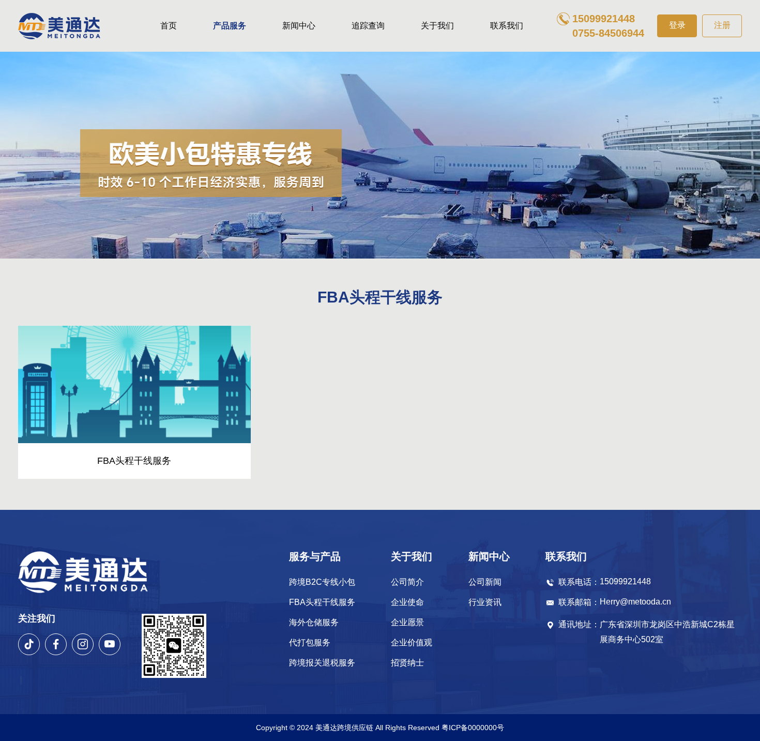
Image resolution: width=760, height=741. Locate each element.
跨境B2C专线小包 (322, 582)
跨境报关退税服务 (322, 662)
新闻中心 (298, 25)
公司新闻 (484, 582)
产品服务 (229, 25)
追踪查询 (368, 25)
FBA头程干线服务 (322, 602)
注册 (722, 25)
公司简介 (407, 582)
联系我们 (506, 25)
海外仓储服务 (314, 622)
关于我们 (437, 25)
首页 (168, 25)
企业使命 (407, 602)
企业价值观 (411, 642)
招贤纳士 (407, 662)
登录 (677, 25)
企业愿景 (407, 622)
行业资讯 (484, 602)
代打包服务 (309, 642)
